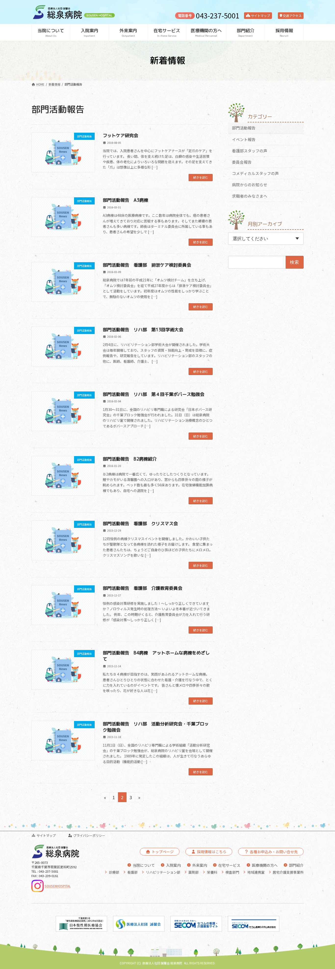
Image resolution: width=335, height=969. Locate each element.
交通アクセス (292, 15)
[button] (43, 835)
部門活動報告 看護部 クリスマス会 (140, 524)
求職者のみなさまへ (249, 196)
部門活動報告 (244, 128)
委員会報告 (242, 162)
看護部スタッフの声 (249, 150)
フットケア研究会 (120, 135)
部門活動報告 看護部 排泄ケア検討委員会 (147, 265)
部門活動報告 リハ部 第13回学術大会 (143, 330)
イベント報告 (244, 139)
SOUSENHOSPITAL (58, 885)
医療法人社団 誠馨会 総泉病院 (162, 963)
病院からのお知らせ (249, 184)
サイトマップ (260, 15)
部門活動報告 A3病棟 (125, 200)
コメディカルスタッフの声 (255, 173)
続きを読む (200, 177)
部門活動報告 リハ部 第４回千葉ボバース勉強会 (153, 394)
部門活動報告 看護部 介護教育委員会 (142, 588)
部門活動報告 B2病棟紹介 (130, 459)
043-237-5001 (218, 15)
